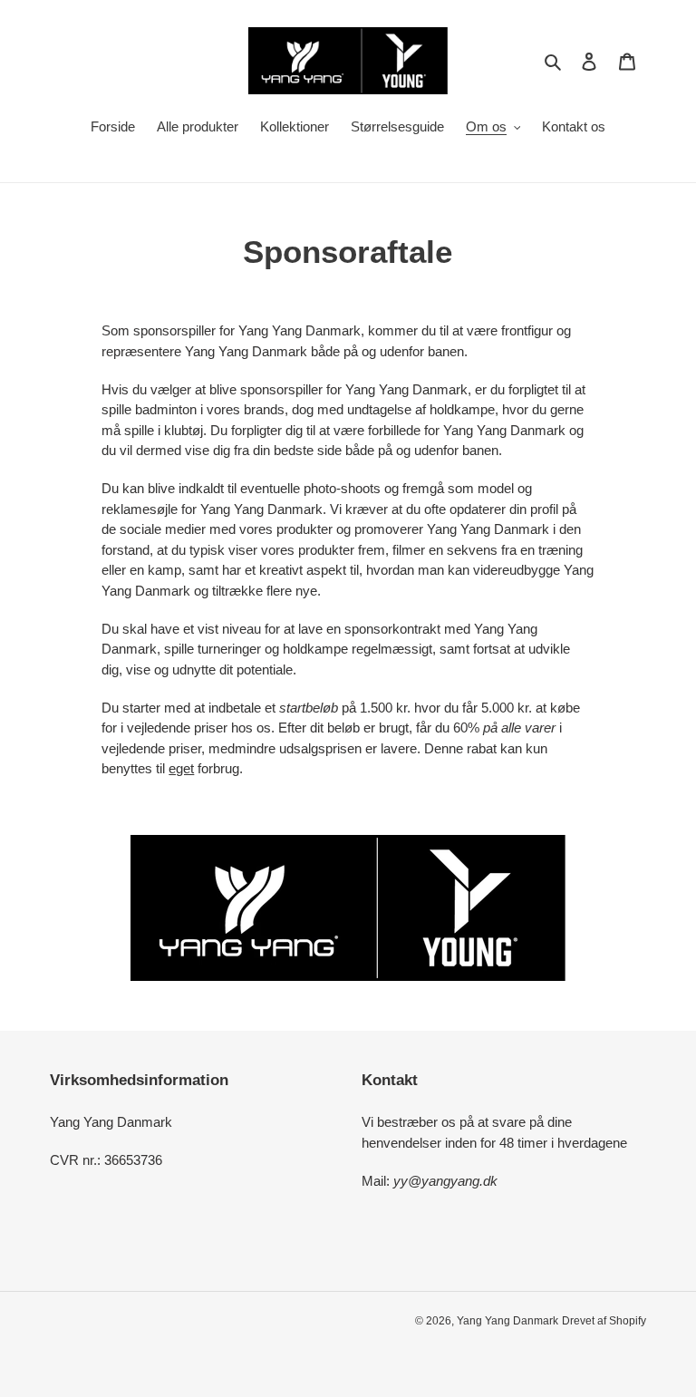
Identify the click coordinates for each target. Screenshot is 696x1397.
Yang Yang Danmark (507, 1321)
